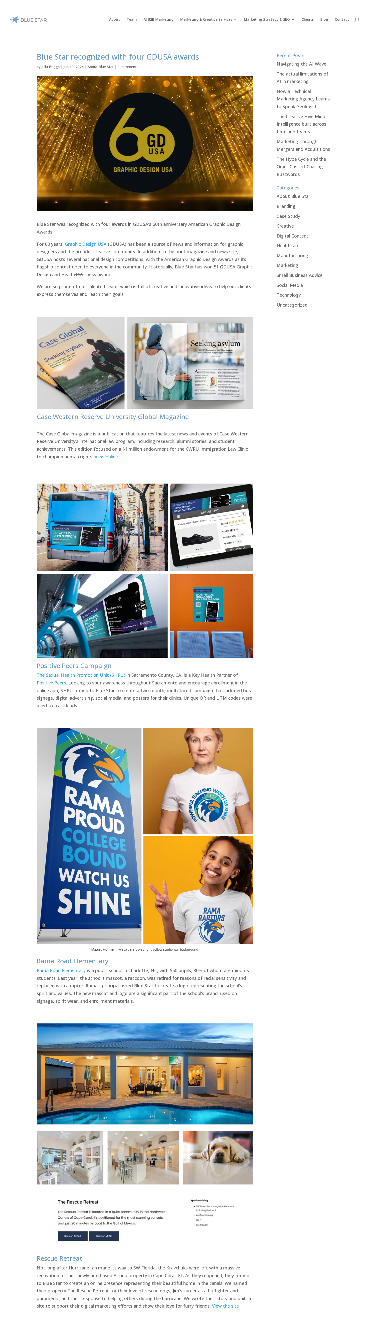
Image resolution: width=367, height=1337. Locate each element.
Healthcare (288, 246)
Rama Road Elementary (61, 970)
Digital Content (292, 236)
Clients (308, 20)
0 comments (128, 66)
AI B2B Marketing (159, 20)
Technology (289, 295)
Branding (286, 206)
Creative (285, 226)
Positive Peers (51, 683)
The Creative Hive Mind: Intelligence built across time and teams (301, 124)
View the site (225, 1306)
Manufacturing (292, 255)
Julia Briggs (50, 66)
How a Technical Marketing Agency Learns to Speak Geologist (303, 98)
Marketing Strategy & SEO (267, 20)
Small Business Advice (300, 275)
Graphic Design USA (86, 244)
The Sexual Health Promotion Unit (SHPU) (81, 675)
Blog (324, 20)
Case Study (288, 216)
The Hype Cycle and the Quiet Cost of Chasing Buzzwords (301, 166)
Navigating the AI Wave (301, 64)
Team (132, 20)
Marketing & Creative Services (206, 20)
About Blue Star (101, 66)
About (114, 20)
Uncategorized (292, 305)
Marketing (287, 265)
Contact (342, 20)
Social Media (290, 285)
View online (106, 457)
